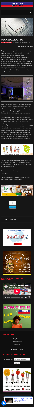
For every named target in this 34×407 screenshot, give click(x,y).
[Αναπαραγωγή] (5, 297)
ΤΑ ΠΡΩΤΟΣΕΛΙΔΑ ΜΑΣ (9, 219)
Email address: (9, 359)
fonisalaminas (26, 42)
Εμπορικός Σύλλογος (17, 349)
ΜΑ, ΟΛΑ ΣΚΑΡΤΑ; (12, 39)
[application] (17, 291)
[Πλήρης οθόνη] (29, 297)
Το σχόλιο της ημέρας (6, 42)
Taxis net (17, 347)
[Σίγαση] (26, 297)
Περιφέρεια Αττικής (17, 341)
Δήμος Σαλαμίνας (17, 339)
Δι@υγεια (17, 344)
